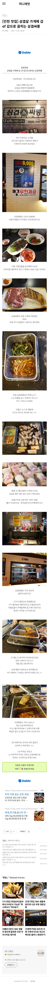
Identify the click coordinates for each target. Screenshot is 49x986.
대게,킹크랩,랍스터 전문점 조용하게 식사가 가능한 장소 (16, 812)
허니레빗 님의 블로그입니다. (15, 960)
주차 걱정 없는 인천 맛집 (17, 794)
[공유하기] (10, 831)
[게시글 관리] (14, 831)
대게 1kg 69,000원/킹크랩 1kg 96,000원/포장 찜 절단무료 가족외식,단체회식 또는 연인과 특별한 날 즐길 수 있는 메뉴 (17, 817)
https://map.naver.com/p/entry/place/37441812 (22, 809)
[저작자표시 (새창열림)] (29, 832)
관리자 (33, 981)
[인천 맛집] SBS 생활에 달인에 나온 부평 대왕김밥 (18, 849)
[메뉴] (3, 3)
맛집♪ (5, 840)
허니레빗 (24, 4)
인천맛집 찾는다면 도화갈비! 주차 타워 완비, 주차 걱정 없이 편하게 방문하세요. (16, 799)
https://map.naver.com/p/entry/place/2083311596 (22, 790)
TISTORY (25, 981)
